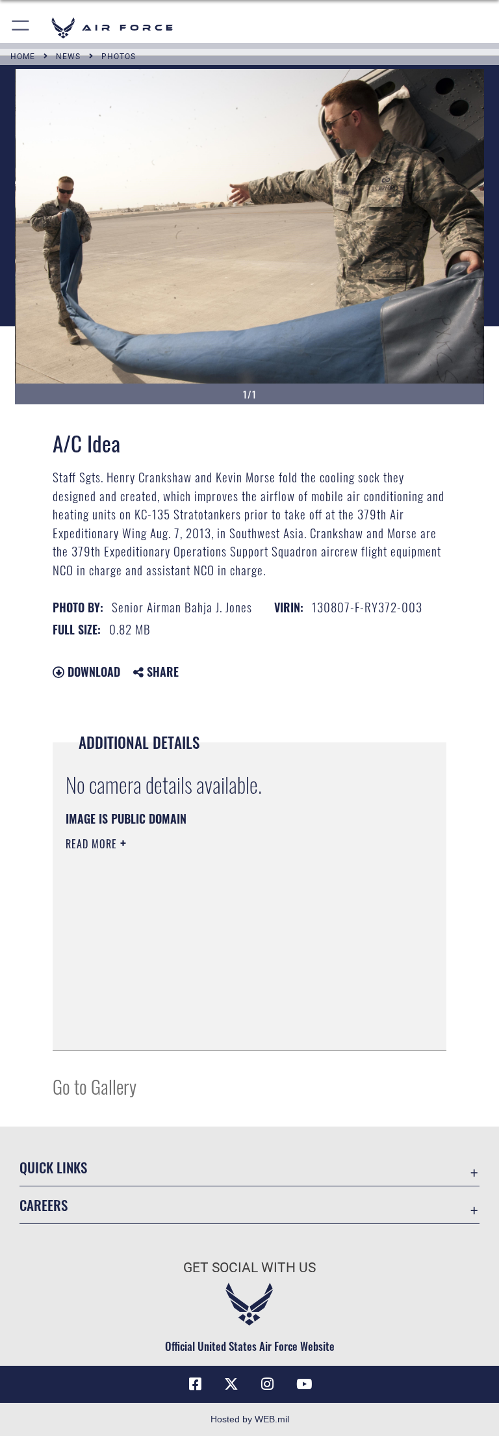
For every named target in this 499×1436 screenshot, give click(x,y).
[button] (21, 27)
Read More (93, 844)
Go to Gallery (94, 1086)
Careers (43, 1205)
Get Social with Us (249, 1267)
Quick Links (53, 1167)
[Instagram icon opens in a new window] (267, 1384)
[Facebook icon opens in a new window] (195, 1384)
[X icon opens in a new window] (231, 1384)
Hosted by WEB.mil (250, 1419)
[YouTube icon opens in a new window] (304, 1384)
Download (92, 671)
